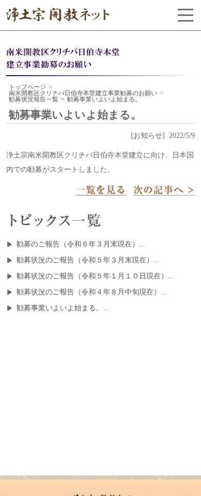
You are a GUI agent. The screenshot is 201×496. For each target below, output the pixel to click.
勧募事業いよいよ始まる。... (62, 308)
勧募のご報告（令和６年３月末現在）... (80, 244)
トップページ (27, 87)
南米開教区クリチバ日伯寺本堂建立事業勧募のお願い (83, 93)
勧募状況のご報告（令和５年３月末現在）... (88, 260)
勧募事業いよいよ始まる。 (104, 99)
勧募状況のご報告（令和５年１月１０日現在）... (95, 276)
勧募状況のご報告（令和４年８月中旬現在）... (91, 292)
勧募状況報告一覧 (33, 99)
